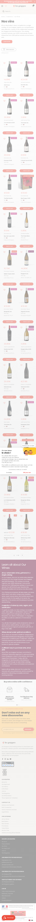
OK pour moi (27, 472)
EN (32, 920)
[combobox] (30, 920)
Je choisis (9, 472)
